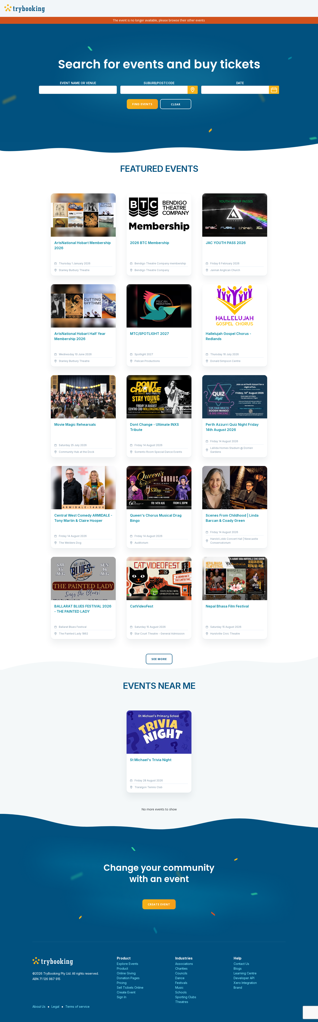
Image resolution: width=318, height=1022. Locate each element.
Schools (181, 992)
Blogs (238, 968)
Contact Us (241, 964)
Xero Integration (245, 983)
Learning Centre (245, 973)
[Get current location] (193, 90)
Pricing (122, 983)
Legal (55, 1006)
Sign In (121, 997)
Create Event (159, 904)
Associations (184, 964)
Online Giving (126, 973)
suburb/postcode (159, 83)
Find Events (142, 104)
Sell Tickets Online (130, 987)
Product (122, 968)
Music (179, 987)
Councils (181, 973)
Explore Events (127, 964)
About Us (38, 1006)
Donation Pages (128, 978)
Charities (181, 968)
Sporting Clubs (185, 997)
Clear (175, 104)
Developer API (244, 978)
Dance (180, 978)
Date (240, 83)
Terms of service (77, 1006)
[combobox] (159, 90)
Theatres (181, 1002)
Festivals (181, 983)
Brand (238, 987)
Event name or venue (78, 83)
